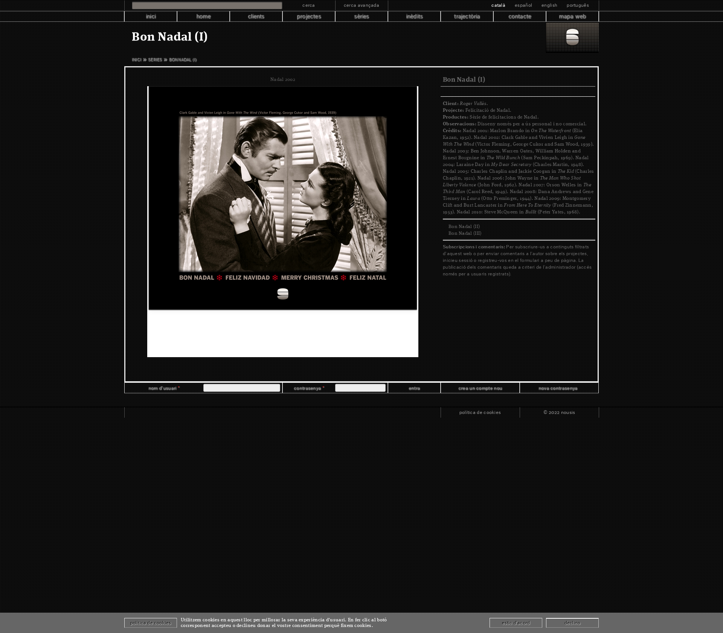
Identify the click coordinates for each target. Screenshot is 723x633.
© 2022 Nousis (559, 412)
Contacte (519, 16)
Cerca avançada (361, 5)
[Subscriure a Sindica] (188, 412)
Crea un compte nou (480, 387)
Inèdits (414, 16)
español (523, 5)
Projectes (309, 16)
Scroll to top (361, 400)
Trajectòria (467, 16)
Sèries (361, 16)
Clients (256, 16)
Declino (572, 622)
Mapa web (572, 16)
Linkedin (171, 412)
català (498, 5)
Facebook (139, 412)
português (578, 5)
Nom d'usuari (164, 387)
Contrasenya (309, 387)
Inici (151, 16)
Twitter (156, 412)
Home (203, 16)
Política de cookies (480, 412)
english (549, 5)
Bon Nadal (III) (465, 233)
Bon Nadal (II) (464, 226)
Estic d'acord (516, 622)
